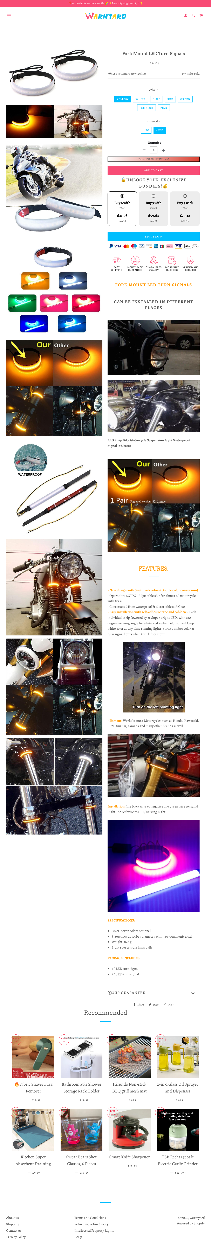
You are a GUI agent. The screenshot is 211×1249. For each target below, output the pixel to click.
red (170, 99)
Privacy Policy (16, 1237)
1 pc (146, 130)
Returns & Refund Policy (91, 1224)
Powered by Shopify (191, 1223)
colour (153, 90)
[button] (154, 993)
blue (156, 99)
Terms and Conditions (90, 1217)
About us (12, 1217)
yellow (123, 99)
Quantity (154, 143)
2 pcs (160, 130)
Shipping (12, 1224)
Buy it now (153, 236)
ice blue (146, 108)
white (141, 99)
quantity (154, 121)
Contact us (13, 1230)
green (185, 99)
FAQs (78, 1237)
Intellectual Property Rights (94, 1230)
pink (163, 108)
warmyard (197, 1217)
